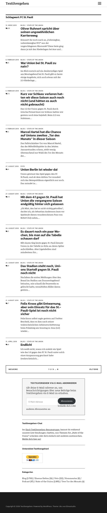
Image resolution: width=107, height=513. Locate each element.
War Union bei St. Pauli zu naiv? (38, 65)
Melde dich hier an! (31, 438)
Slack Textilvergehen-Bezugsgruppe (42, 429)
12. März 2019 (11, 25)
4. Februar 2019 (12, 129)
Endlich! (26, 344)
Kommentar (71, 478)
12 (9, 94)
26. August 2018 (12, 228)
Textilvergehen (17, 3)
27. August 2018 (12, 166)
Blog (23, 25)
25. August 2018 (12, 263)
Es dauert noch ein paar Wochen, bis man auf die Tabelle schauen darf (41, 235)
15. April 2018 (11, 341)
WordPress (47, 506)
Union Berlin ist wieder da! (39, 169)
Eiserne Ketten (42, 478)
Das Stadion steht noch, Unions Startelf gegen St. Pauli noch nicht (41, 269)
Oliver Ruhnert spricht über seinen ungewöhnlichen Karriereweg (40, 32)
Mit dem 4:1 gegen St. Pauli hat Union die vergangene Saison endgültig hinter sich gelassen (42, 200)
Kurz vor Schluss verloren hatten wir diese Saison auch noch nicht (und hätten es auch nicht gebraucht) (42, 99)
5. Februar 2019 (12, 91)
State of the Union (35, 25)
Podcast (26, 481)
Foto (23, 166)
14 (9, 197)
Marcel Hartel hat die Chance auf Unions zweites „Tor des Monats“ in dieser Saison (41, 135)
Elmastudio (71, 506)
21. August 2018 (12, 300)
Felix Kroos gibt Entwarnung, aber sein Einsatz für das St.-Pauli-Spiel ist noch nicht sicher (41, 308)
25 (9, 28)
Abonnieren (67, 400)
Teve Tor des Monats (72, 481)
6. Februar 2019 (12, 60)
